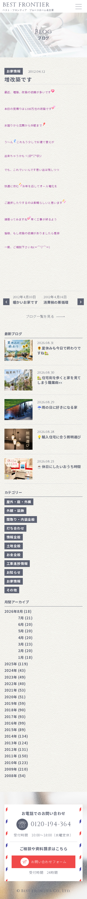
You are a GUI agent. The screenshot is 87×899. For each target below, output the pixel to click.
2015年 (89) (15, 729)
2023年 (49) (15, 677)
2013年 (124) (16, 742)
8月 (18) (18, 611)
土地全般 (14, 545)
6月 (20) (25, 624)
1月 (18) (25, 657)
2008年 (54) (15, 775)
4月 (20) (25, 637)
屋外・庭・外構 (19, 501)
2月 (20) (25, 650)
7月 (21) (25, 617)
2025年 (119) (16, 663)
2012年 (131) (16, 749)
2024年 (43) (15, 670)
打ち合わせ (15, 528)
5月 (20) (25, 630)
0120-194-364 (51, 824)
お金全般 (14, 554)
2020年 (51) (15, 696)
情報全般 (14, 537)
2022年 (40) (15, 683)
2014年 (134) (16, 736)
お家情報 (14, 71)
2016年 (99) (15, 723)
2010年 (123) (16, 762)
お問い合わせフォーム (49, 861)
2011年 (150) (16, 755)
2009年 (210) (16, 769)
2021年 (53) (15, 690)
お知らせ (14, 572)
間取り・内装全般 (21, 519)
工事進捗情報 (17, 563)
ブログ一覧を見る (42, 316)
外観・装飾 (15, 510)
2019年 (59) (15, 703)
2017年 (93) (15, 716)
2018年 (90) (15, 709)
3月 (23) (25, 644)
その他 (12, 590)
